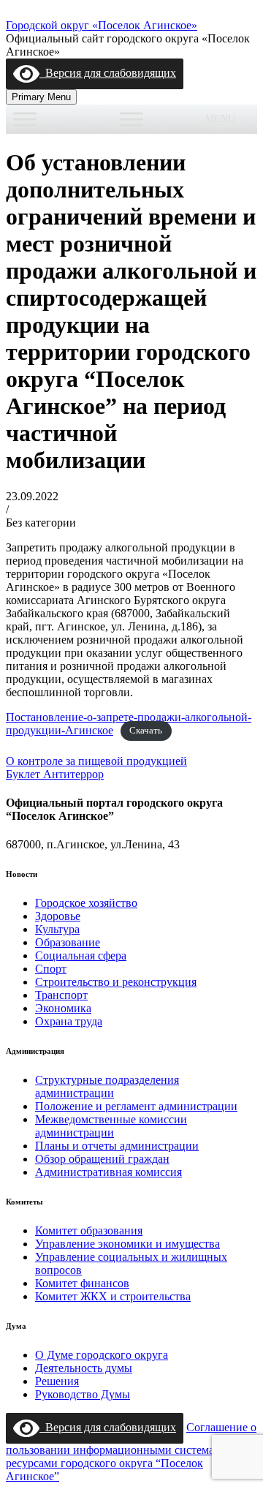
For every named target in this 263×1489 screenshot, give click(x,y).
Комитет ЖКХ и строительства (113, 1296)
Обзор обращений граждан (102, 1159)
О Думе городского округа (101, 1355)
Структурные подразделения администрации (107, 1086)
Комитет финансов (82, 1283)
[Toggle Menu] (25, 119)
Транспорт (61, 995)
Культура (57, 929)
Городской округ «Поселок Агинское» (101, 25)
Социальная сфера (80, 955)
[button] (220, 119)
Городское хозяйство (86, 903)
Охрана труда (68, 1021)
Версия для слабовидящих (107, 73)
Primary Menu (41, 96)
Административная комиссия (108, 1172)
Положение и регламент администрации (136, 1106)
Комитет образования (88, 1230)
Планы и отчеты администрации (117, 1145)
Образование (67, 942)
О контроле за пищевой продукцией (96, 761)
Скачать (145, 731)
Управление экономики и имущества (127, 1243)
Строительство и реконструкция (116, 982)
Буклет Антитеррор (55, 774)
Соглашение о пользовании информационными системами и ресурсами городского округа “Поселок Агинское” (131, 1451)
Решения (57, 1381)
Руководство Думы (82, 1394)
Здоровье (57, 916)
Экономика (63, 1008)
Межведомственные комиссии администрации (111, 1126)
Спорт (50, 968)
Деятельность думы (83, 1368)
